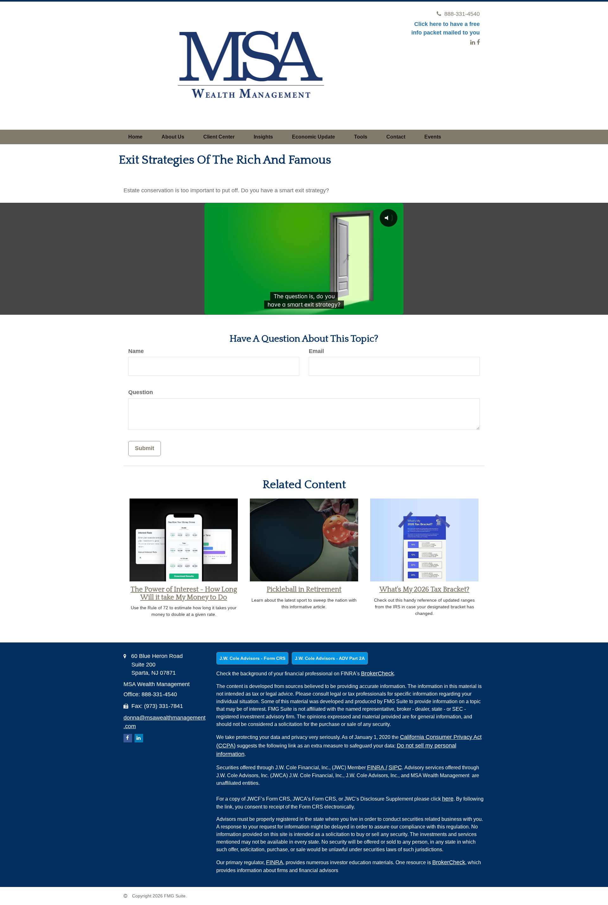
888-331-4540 (462, 14)
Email (316, 351)
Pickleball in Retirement (304, 589)
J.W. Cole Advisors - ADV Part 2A (330, 658)
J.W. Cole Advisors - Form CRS (252, 658)
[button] (173, 137)
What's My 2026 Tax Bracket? (424, 589)
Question (140, 392)
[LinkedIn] (472, 42)
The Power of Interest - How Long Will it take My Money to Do (183, 593)
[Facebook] (478, 42)
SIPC (395, 767)
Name (136, 351)
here (447, 799)
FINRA (377, 767)
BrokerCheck (377, 673)
